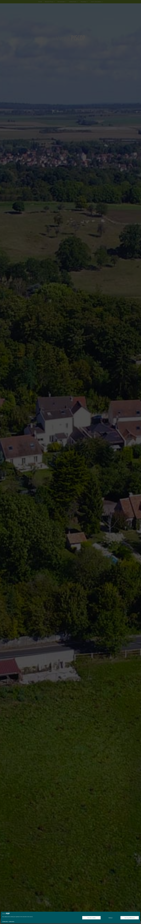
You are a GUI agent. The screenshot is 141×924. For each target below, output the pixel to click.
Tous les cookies (91, 917)
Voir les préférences (129, 917)
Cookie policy (5, 921)
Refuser (111, 917)
